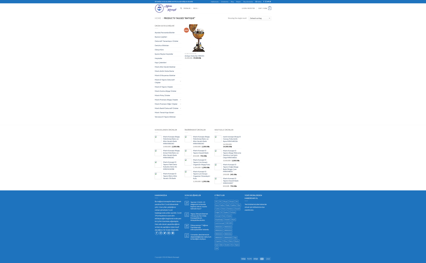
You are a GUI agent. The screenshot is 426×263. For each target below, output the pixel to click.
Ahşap (225, 201)
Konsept (217, 216)
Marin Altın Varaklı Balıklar (165, 67)
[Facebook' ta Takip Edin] (263, 1)
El (221, 212)
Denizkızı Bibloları (162, 45)
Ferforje (232, 212)
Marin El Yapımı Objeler (164, 87)
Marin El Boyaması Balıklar (165, 75)
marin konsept (219, 223)
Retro (231, 241)
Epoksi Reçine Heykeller (164, 54)
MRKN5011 (218, 227)
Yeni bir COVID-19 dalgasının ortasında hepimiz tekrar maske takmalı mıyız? (198, 205)
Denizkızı (230, 209)
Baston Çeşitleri (161, 37)
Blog (232, 2)
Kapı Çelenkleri (160, 62)
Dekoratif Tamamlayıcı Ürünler (166, 41)
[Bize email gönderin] (270, 1)
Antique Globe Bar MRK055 (194, 56)
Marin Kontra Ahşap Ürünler (165, 91)
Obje (235, 237)
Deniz (223, 209)
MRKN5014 (228, 230)
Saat (216, 245)
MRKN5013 (218, 230)
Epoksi (226, 212)
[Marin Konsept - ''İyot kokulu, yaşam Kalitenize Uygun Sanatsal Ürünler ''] (166, 8)
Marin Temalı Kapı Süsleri (164, 112)
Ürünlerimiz (224, 2)
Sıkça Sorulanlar (248, 2)
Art (237, 201)
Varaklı (227, 245)
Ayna (217, 205)
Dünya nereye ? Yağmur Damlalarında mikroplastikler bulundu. (199, 227)
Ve (232, 245)
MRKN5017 (218, 237)
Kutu (223, 216)
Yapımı (237, 245)
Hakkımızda (215, 2)
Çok (216, 248)
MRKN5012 (228, 227)
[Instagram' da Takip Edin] (266, 1)
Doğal (217, 212)
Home (158, 18)
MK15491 (229, 223)
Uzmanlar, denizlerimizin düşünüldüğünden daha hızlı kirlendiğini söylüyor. (200, 236)
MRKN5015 (218, 234)
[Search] (181, 8)
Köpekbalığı (219, 219)
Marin (233, 219)
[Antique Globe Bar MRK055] (198, 38)
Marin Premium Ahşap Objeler (166, 100)
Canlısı (217, 209)
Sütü (221, 245)
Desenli (237, 209)
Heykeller (158, 58)
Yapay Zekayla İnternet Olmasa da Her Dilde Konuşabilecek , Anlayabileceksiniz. (199, 217)
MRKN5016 (228, 234)
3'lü (220, 201)
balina (222, 205)
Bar (239, 205)
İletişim (238, 2)
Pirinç (225, 241)
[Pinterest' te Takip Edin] (173, 233)
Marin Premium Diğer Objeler (166, 104)
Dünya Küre (159, 50)
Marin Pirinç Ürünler (162, 95)
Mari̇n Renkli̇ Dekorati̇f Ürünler (166, 108)
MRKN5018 (228, 237)
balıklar (233, 205)
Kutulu (229, 216)
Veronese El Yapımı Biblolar (165, 117)
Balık (227, 205)
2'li (216, 201)
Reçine (237, 241)
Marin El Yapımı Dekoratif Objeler (165, 81)
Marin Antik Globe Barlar (164, 71)
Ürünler (186, 8)
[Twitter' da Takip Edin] (268, 1)
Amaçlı (231, 201)
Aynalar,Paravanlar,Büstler (165, 32)
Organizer (218, 241)
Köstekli (227, 219)
